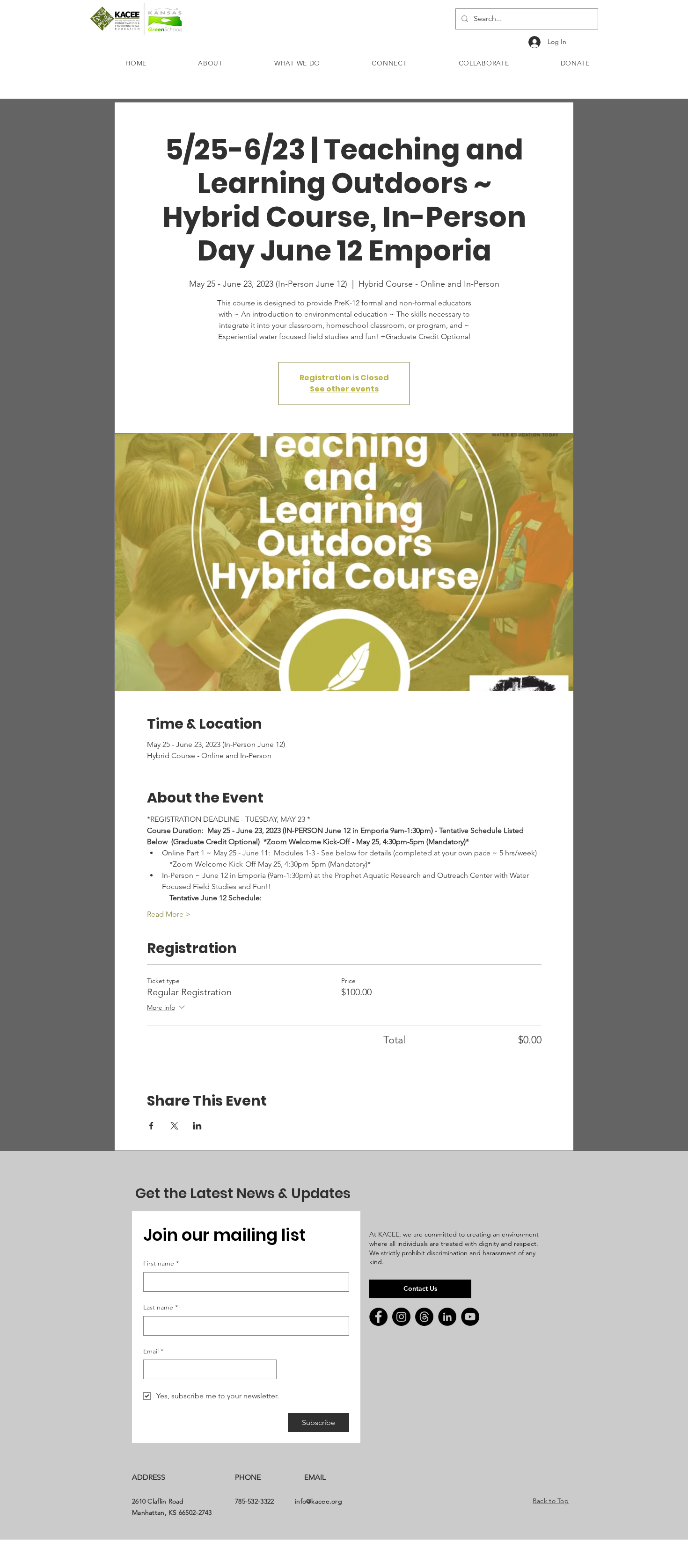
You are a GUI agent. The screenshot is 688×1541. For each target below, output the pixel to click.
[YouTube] (470, 1317)
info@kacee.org (318, 1501)
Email (153, 1351)
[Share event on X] (174, 1125)
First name (161, 1263)
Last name (160, 1307)
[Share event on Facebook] (151, 1125)
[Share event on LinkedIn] (197, 1125)
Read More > (168, 914)
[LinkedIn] (447, 1317)
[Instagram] (401, 1317)
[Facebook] (378, 1317)
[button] (210, 63)
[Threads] (424, 1317)
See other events (344, 388)
